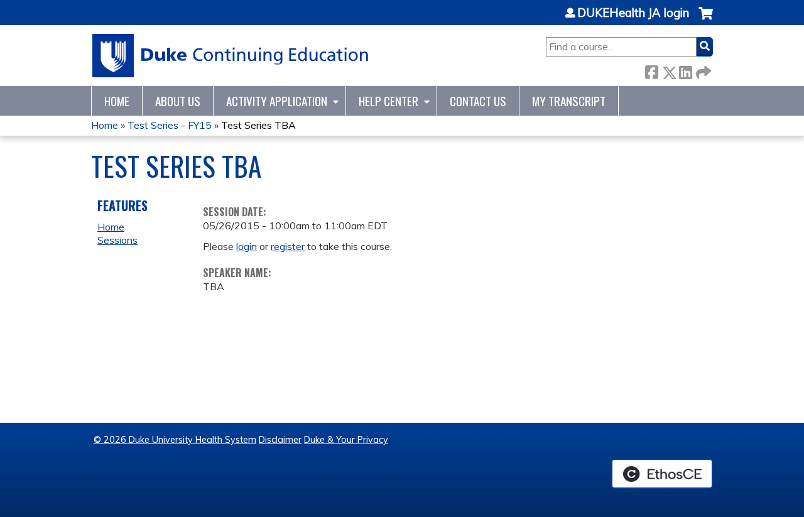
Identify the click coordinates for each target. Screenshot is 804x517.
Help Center (388, 101)
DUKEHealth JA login (633, 13)
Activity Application (276, 101)
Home (116, 101)
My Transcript (569, 101)
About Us (177, 101)
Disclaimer (280, 439)
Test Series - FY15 (170, 125)
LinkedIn (685, 70)
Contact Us (478, 101)
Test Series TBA (258, 125)
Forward (702, 70)
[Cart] (705, 20)
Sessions (117, 240)
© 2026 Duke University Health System (175, 439)
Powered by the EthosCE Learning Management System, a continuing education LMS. (662, 474)
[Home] (231, 55)
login (246, 246)
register (288, 246)
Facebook (651, 70)
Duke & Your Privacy (346, 439)
